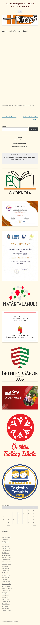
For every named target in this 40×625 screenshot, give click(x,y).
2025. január (5, 579)
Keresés (4, 126)
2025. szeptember (7, 562)
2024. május (5, 597)
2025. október (6, 559)
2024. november (6, 584)
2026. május (5, 544)
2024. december (6, 582)
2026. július (5, 539)
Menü (20, 11)
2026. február (5, 550)
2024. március (6, 601)
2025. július (5, 566)
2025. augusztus (6, 564)
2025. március (6, 575)
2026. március (6, 548)
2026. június (5, 542)
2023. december (6, 608)
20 (13, 519)
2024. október (6, 586)
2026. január (5, 553)
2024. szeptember (7, 588)
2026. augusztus (6, 537)
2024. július (5, 593)
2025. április (5, 573)
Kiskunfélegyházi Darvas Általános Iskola (20, 5)
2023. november (6, 610)
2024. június (5, 595)
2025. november (6, 557)
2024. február (5, 604)
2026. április (5, 546)
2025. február (5, 577)
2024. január (5, 606)
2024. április (5, 599)
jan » (34, 525)
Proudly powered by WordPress (10, 621)
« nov (8, 525)
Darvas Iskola (30, 105)
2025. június (5, 568)
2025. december (6, 555)
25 (3, 522)
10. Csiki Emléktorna (9, 117)
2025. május (5, 570)
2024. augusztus (6, 590)
